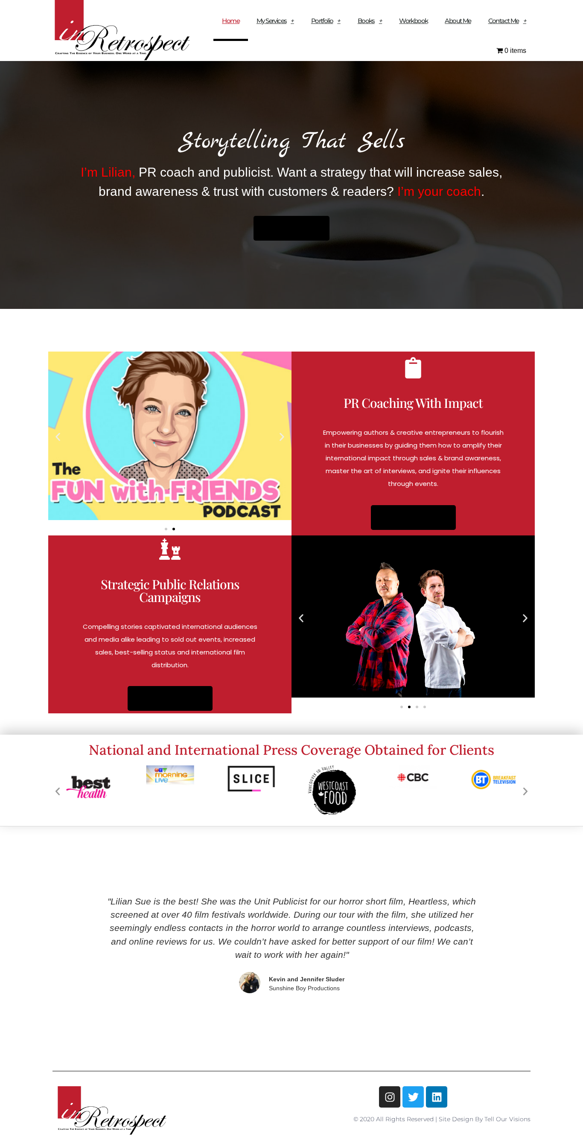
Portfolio (322, 21)
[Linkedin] (436, 1097)
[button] (57, 437)
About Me (458, 21)
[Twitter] (413, 1097)
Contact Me (503, 21)
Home (230, 21)
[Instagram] (389, 1097)
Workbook (413, 21)
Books (366, 21)
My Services (271, 21)
